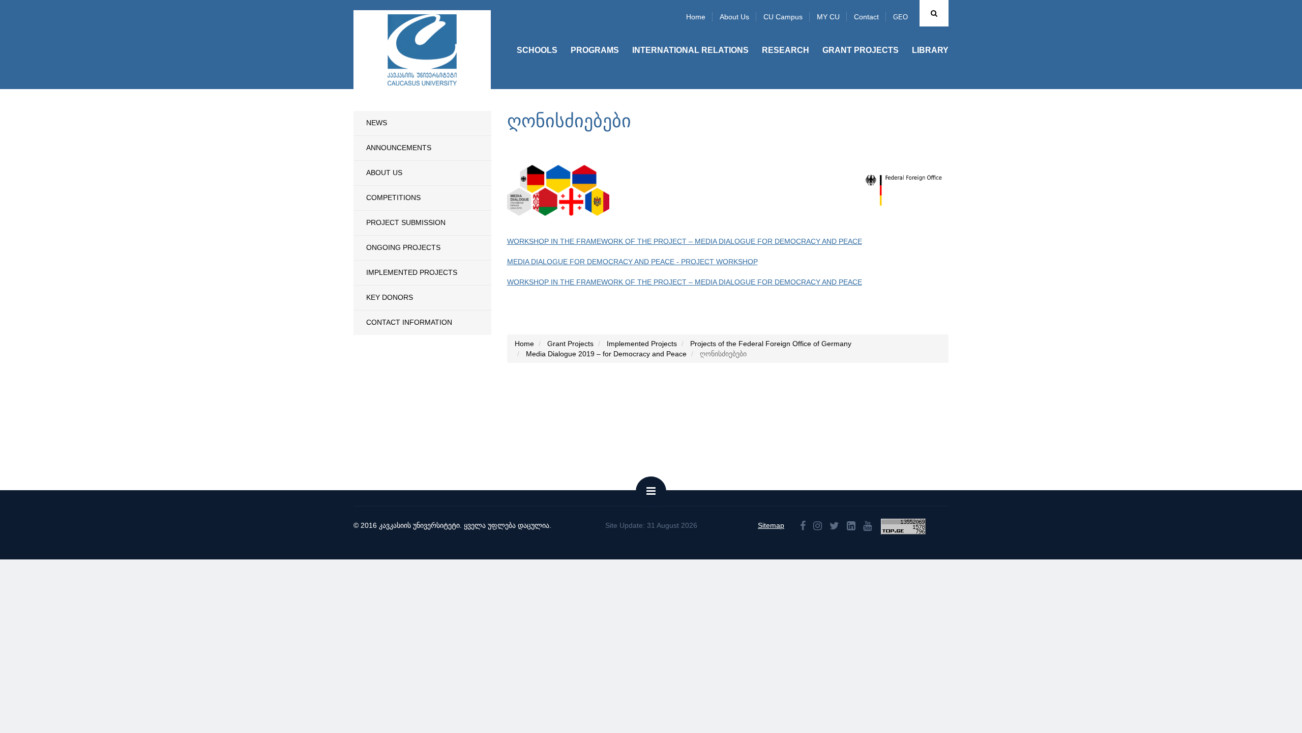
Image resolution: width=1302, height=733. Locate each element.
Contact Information (409, 322)
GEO (900, 17)
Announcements (398, 148)
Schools (537, 50)
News (376, 123)
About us (734, 17)
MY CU (828, 17)
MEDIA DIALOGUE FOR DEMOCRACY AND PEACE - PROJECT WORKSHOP (632, 262)
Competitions (393, 197)
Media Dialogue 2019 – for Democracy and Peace (606, 354)
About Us (384, 172)
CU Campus (783, 17)
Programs (595, 50)
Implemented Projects (411, 272)
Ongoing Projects (403, 247)
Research (785, 50)
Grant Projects (860, 50)
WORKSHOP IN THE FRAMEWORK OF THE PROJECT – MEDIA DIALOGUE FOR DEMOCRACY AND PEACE (684, 241)
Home (695, 17)
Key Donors (389, 297)
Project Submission (406, 222)
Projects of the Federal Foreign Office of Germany (770, 344)
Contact (866, 17)
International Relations (690, 50)
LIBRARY (930, 50)
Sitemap (771, 525)
